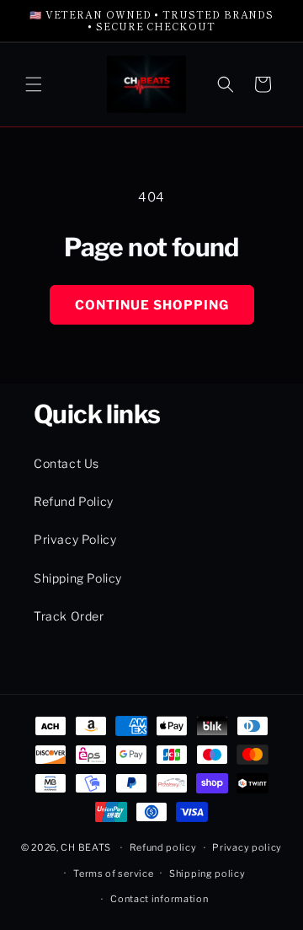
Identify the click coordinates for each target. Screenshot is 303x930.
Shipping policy (207, 873)
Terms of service (113, 873)
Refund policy (163, 847)
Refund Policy (74, 501)
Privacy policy (247, 847)
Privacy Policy (75, 539)
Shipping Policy (78, 578)
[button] (33, 84)
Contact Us (66, 463)
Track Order (69, 616)
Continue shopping (152, 305)
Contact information (159, 899)
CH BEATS (87, 847)
